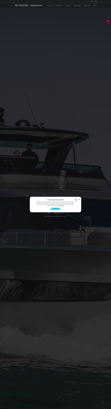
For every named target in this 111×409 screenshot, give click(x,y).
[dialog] (55, 204)
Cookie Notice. (61, 205)
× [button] (79, 200)
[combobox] (76, 200)
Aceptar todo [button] (55, 208)
